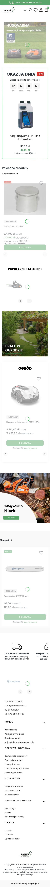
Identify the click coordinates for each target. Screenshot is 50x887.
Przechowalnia (12, 794)
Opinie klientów (12, 838)
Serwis (8, 812)
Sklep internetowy (24, 883)
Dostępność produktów (16, 756)
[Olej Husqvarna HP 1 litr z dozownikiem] (25, 113)
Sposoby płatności (13, 772)
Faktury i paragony (14, 760)
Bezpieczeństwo (12, 738)
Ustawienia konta (13, 790)
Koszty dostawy (12, 764)
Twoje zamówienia (14, 786)
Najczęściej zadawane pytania (19, 742)
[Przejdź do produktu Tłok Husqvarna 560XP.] (25, 199)
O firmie (9, 834)
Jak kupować (11, 729)
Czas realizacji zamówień (17, 768)
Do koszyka (25, 247)
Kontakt (8, 830)
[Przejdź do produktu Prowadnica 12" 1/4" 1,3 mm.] (25, 568)
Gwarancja (10, 808)
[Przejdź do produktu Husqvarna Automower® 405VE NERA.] (25, 394)
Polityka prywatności (14, 734)
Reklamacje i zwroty (14, 816)
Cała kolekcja (8, 173)
